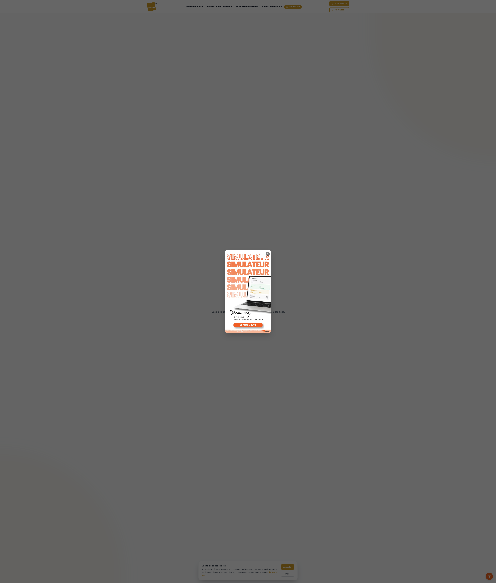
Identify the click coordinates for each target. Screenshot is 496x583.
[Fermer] (268, 254)
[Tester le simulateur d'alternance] (248, 291)
